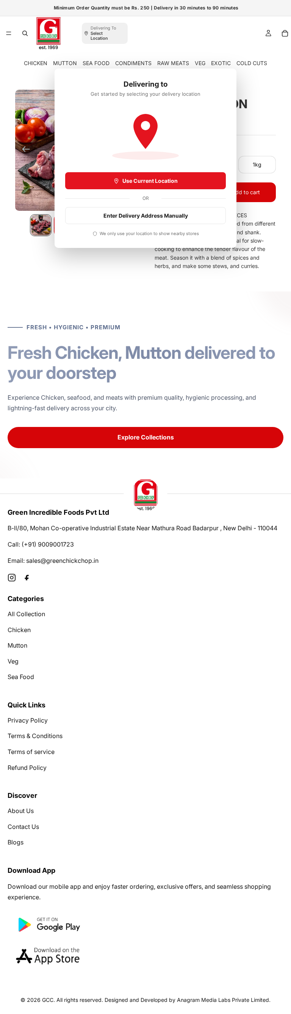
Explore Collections (145, 437)
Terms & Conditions (35, 736)
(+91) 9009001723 (48, 544)
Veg (13, 661)
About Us (21, 811)
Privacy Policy (28, 720)
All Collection (26, 614)
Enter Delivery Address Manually (145, 215)
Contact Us (23, 826)
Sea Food (21, 677)
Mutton (17, 645)
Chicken (19, 630)
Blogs (15, 842)
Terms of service (31, 751)
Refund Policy (27, 767)
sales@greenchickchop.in (62, 560)
